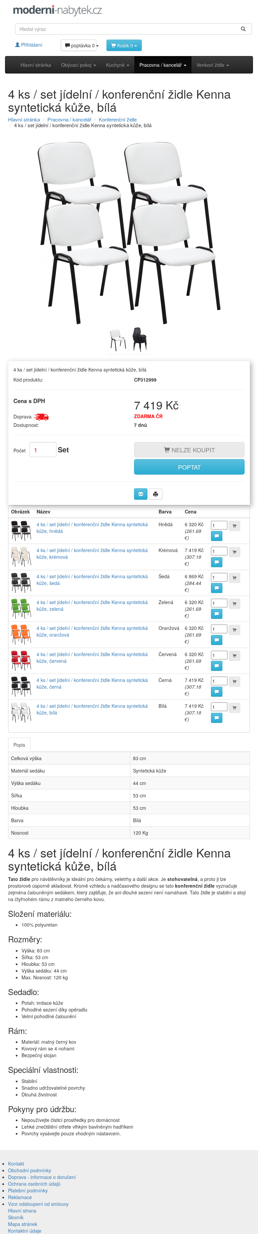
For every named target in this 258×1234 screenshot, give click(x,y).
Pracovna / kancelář (69, 119)
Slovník (16, 1217)
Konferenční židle (118, 119)
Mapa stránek (22, 1224)
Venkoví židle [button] (211, 64)
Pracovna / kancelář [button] (161, 64)
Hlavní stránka (35, 64)
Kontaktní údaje (24, 1230)
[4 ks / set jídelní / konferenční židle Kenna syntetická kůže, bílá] (129, 233)
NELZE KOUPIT (192, 449)
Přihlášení (31, 44)
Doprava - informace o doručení (42, 1177)
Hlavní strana (22, 1210)
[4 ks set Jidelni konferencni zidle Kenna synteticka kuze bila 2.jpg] (140, 339)
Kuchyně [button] (116, 64)
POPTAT (189, 466)
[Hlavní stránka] (57, 10)
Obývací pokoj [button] (77, 64)
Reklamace (20, 1197)
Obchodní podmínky (29, 1170)
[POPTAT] (216, 536)
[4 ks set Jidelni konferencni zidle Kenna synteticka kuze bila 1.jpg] (118, 339)
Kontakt (16, 1163)
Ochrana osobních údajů (34, 1183)
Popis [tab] (19, 744)
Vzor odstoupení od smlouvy (38, 1203)
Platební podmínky (28, 1190)
